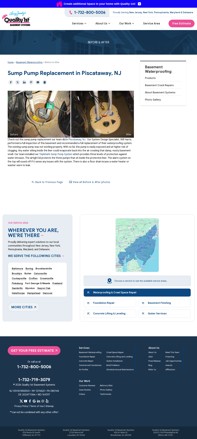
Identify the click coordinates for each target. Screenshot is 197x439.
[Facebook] (30, 401)
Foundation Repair (87, 356)
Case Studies (85, 390)
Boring (29, 268)
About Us (101, 23)
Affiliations (170, 369)
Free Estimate (181, 23)
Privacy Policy (21, 406)
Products (150, 78)
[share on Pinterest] (31, 82)
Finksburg (17, 283)
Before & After (106, 385)
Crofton (33, 278)
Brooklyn (17, 273)
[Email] (37, 82)
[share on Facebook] (10, 82)
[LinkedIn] (38, 401)
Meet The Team (172, 352)
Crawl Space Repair (115, 352)
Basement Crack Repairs (159, 85)
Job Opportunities (173, 361)
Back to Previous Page (48, 182)
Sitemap (50, 406)
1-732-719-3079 (34, 379)
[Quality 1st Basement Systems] (16, 19)
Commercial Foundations (90, 365)
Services (77, 23)
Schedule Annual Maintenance (120, 369)
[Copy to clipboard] (44, 82)
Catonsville (40, 273)
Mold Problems (112, 365)
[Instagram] (43, 401)
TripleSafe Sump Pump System (55, 154)
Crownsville (46, 278)
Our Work (125, 23)
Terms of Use (37, 406)
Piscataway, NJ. (77, 139)
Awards (168, 365)
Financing (169, 356)
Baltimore (17, 268)
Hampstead (33, 293)
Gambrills (17, 288)
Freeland (57, 283)
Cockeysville (19, 278)
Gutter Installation (114, 361)
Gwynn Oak (43, 288)
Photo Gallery (153, 99)
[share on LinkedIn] (24, 82)
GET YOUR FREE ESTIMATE (32, 350)
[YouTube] (25, 401)
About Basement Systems (160, 92)
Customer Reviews (87, 385)
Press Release (154, 361)
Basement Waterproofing (158, 69)
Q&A (150, 356)
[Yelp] (47, 401)
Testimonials (105, 394)
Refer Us (152, 369)
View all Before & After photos (91, 182)
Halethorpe (18, 293)
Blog (150, 365)
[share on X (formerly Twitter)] (17, 82)
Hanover (47, 293)
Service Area (151, 23)
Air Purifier (83, 369)
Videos (82, 394)
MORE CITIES (22, 307)
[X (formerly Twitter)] (21, 401)
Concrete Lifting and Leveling (119, 356)
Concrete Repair (86, 361)
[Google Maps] (34, 401)
